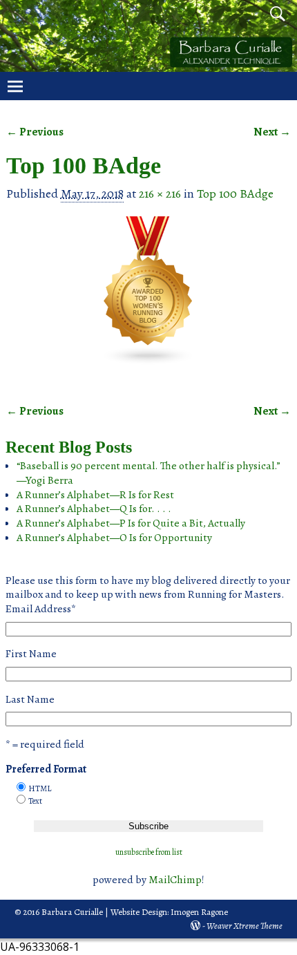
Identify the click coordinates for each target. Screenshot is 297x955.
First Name (31, 654)
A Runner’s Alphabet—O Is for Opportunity (114, 537)
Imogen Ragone (199, 912)
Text (35, 800)
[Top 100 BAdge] (148, 300)
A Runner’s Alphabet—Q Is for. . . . (94, 508)
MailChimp (175, 879)
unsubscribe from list (148, 852)
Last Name (30, 699)
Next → (272, 132)
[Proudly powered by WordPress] (195, 926)
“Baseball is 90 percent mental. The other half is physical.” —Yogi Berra (148, 472)
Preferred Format (46, 769)
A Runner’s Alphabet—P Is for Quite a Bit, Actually (131, 523)
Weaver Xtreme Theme (244, 926)
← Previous (35, 132)
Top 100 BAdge (235, 193)
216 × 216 (160, 193)
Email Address (41, 609)
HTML (39, 788)
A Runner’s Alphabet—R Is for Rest (95, 494)
